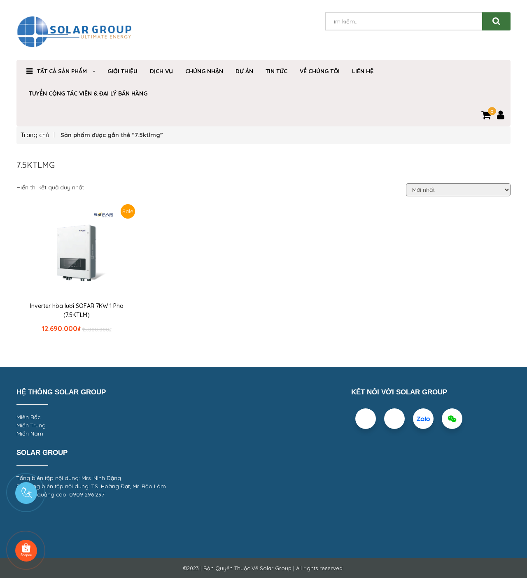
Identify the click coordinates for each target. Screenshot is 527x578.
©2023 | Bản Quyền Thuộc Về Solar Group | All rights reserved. (263, 568)
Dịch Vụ (161, 71)
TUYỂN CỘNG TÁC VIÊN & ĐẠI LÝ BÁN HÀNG (88, 93)
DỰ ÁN (244, 71)
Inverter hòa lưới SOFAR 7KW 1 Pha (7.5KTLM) (77, 310)
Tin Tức (276, 71)
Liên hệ (362, 71)
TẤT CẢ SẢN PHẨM (62, 71)
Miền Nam (29, 433)
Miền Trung (31, 425)
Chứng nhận (204, 71)
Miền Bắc (28, 417)
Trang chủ (35, 135)
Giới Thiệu (122, 71)
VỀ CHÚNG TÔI (320, 71)
